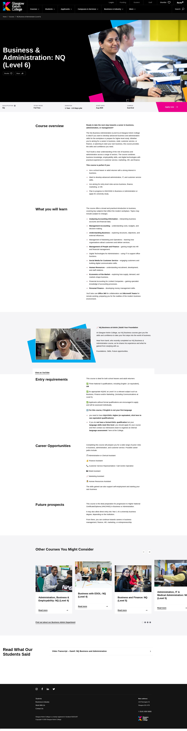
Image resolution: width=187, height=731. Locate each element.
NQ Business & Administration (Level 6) (29, 16)
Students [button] (49, 9)
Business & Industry (42, 702)
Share (18, 73)
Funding (123, 2)
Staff (150, 2)
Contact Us (39, 708)
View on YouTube (42, 373)
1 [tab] (142, 622)
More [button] (131, 9)
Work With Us (40, 705)
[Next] (149, 552)
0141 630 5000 (145, 711)
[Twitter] (54, 689)
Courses (11, 16)
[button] (165, 2)
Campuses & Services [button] (87, 9)
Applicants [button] (65, 9)
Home (5, 16)
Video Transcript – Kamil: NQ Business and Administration (79, 651)
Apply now (169, 107)
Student (137, 2)
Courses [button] (33, 9)
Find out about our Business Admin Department (55, 622)
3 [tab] (147, 622)
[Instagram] (37, 689)
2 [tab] (145, 622)
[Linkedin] (48, 689)
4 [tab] (150, 622)
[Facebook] (42, 689)
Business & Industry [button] (112, 9)
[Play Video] (63, 344)
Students (39, 698)
